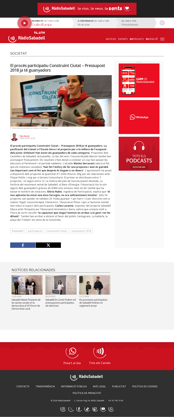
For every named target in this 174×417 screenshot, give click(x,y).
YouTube (103, 409)
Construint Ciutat (56, 231)
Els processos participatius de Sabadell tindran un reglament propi (93, 302)
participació (35, 231)
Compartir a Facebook (23, 245)
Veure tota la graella (162, 23)
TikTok (87, 409)
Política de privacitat (87, 393)
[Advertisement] (139, 190)
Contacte (22, 386)
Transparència (45, 386)
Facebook (79, 409)
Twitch (95, 409)
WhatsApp (111, 409)
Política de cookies (145, 386)
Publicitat (119, 386)
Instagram (63, 409)
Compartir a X (48, 245)
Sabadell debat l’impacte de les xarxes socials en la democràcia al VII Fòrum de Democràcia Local (26, 304)
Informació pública (74, 386)
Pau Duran (25, 136)
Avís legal (99, 386)
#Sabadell (17, 231)
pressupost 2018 (81, 231)
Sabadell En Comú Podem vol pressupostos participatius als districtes (60, 302)
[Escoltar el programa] (39, 23)
